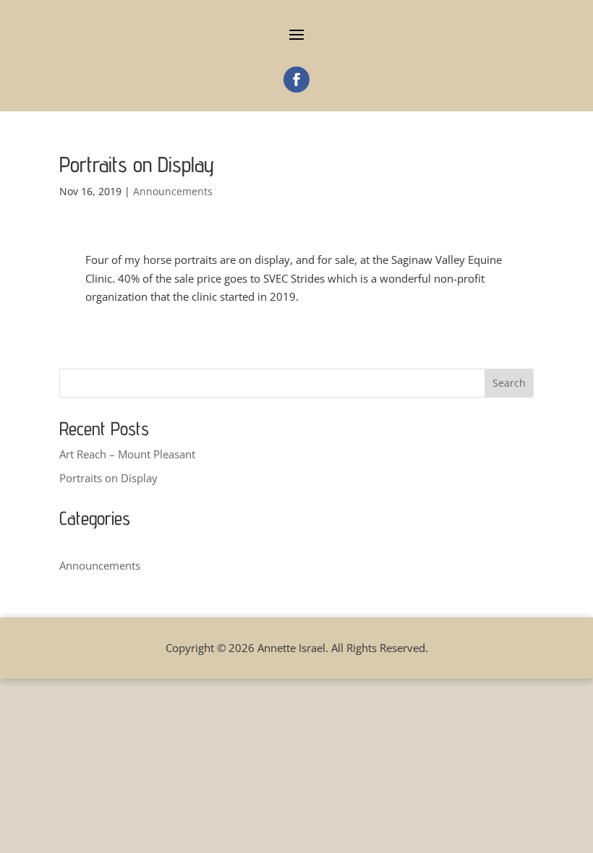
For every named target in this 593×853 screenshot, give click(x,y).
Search (509, 383)
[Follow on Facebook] (296, 80)
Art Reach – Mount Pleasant (127, 454)
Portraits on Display (108, 478)
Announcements (173, 191)
